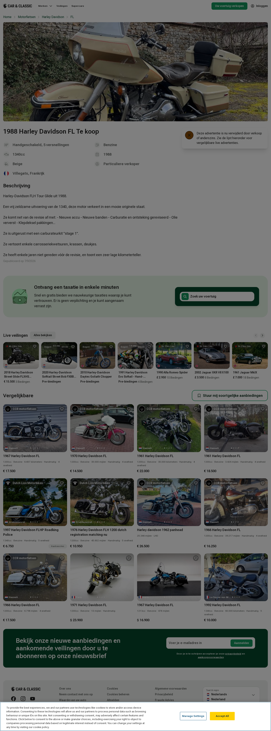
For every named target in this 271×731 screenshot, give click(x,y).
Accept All (222, 716)
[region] (135, 716)
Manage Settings (193, 716)
